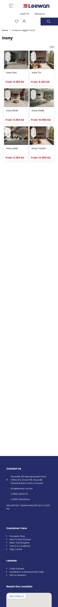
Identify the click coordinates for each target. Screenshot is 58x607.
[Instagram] (8, 515)
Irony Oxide (38, 110)
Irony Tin (36, 72)
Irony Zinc (11, 72)
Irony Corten (39, 148)
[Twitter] (15, 515)
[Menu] (11, 6)
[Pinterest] (21, 515)
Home (5, 30)
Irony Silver (12, 110)
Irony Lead (12, 148)
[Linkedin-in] (27, 515)
